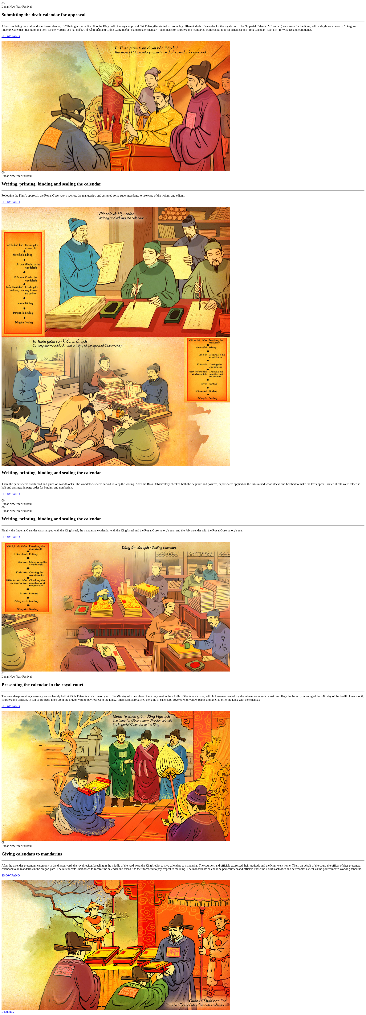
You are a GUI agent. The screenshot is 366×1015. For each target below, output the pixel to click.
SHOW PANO (11, 36)
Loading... (8, 1011)
